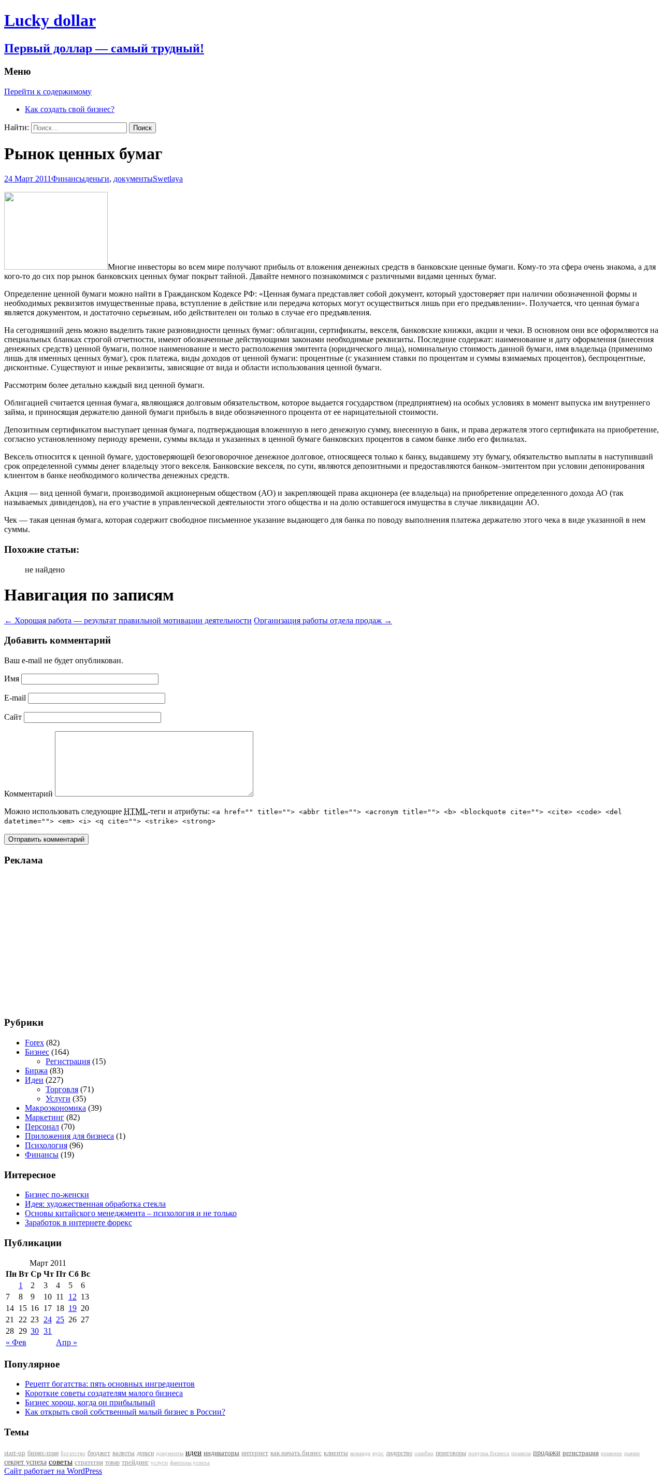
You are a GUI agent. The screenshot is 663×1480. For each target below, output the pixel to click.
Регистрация (68, 1061)
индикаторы (221, 1453)
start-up (14, 1453)
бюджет (99, 1453)
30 (35, 1331)
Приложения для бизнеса (69, 1136)
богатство (73, 1453)
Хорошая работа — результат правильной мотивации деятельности (128, 620)
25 (60, 1319)
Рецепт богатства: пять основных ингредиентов (110, 1383)
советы (61, 1462)
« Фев (16, 1342)
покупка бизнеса (488, 1453)
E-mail (15, 697)
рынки (632, 1453)
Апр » (66, 1342)
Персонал (42, 1126)
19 (72, 1308)
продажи (546, 1452)
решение (611, 1453)
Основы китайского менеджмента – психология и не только (131, 1213)
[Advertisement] (69, 941)
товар (112, 1462)
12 (72, 1296)
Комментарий (28, 793)
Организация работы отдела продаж (323, 620)
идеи (193, 1452)
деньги (97, 178)
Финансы (68, 178)
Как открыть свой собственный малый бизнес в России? (125, 1411)
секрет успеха (25, 1462)
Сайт (13, 717)
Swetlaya (168, 178)
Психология (46, 1145)
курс (378, 1453)
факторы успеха (190, 1462)
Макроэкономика (55, 1108)
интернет (254, 1453)
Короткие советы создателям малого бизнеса (104, 1393)
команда (360, 1453)
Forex (34, 1042)
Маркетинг (44, 1117)
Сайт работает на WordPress (53, 1471)
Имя (11, 678)
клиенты (336, 1453)
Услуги (58, 1098)
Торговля (62, 1089)
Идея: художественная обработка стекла (95, 1203)
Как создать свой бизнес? (69, 109)
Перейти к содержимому (48, 91)
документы (133, 178)
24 (48, 1319)
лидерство (399, 1453)
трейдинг (135, 1462)
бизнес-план (43, 1453)
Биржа (36, 1070)
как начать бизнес (296, 1453)
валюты (123, 1453)
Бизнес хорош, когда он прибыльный (90, 1402)
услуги (159, 1462)
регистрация (581, 1453)
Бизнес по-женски (57, 1194)
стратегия (89, 1462)
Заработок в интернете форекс (78, 1222)
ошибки (424, 1453)
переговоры (451, 1453)
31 (48, 1331)
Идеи (34, 1080)
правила (521, 1453)
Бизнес (37, 1052)
